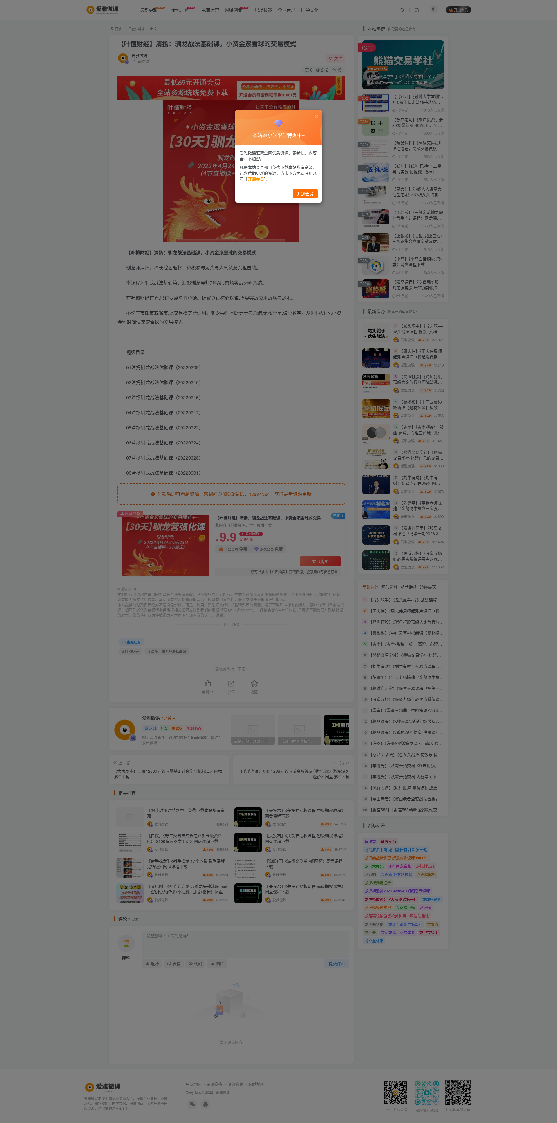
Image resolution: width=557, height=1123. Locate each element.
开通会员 (305, 193)
